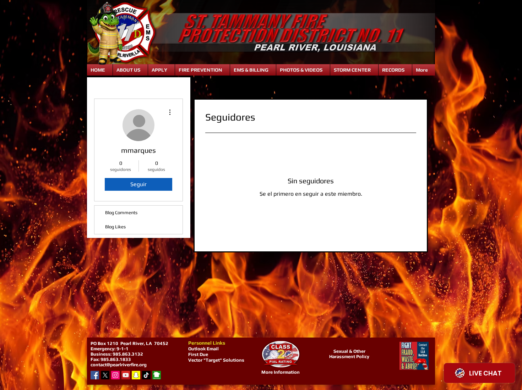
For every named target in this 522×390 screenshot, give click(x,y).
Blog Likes (115, 226)
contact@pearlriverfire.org (119, 364)
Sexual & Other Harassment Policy (349, 354)
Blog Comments (121, 212)
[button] (130, 70)
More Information (280, 372)
